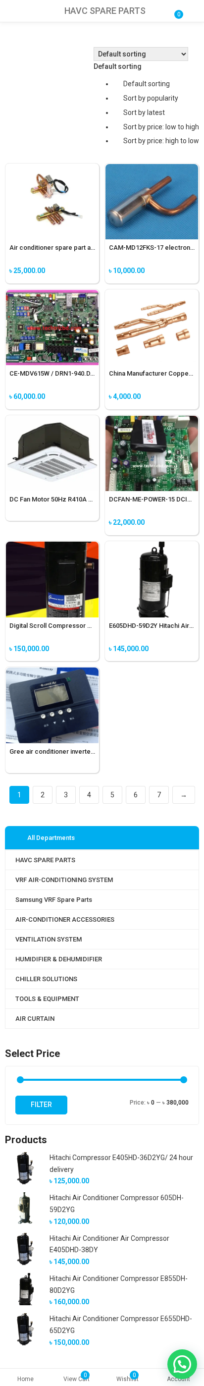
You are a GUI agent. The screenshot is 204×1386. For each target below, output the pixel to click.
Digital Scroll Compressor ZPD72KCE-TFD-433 (78, 625)
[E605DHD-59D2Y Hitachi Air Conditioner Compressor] (151, 547)
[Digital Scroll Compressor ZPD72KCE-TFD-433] (52, 547)
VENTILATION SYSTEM (48, 939)
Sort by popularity (150, 98)
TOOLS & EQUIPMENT (47, 998)
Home (25, 1379)
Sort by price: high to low (161, 141)
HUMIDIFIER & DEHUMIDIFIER (58, 959)
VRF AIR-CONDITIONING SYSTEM (64, 880)
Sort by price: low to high (161, 127)
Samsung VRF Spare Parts (53, 899)
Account (178, 1379)
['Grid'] (10, 54)
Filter (41, 1105)
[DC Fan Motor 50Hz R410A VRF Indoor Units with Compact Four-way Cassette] (52, 421)
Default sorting (146, 84)
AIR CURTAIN (34, 1018)
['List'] (24, 54)
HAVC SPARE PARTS (45, 860)
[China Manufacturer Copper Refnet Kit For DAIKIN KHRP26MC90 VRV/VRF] (151, 295)
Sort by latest (144, 112)
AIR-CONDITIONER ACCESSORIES (64, 919)
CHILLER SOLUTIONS (46, 979)
